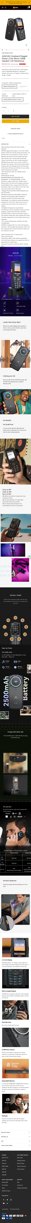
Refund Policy (20, 1163)
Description (5, 144)
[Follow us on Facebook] (3, 1200)
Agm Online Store (7, 53)
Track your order (6, 1145)
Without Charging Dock (9, 86)
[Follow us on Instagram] (11, 1200)
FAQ (2, 1141)
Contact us (20, 1185)
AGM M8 (4, 1174)
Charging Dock (23, 86)
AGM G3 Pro (5, 1157)
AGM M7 (4, 1172)
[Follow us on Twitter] (7, 1200)
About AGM (5, 1182)
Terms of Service (21, 1166)
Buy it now (15, 121)
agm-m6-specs (5, 1132)
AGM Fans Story (6, 1190)
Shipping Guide (15, 128)
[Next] (28, 49)
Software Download (22, 1188)
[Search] (5, 7)
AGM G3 (4, 1160)
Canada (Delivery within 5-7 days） (12, 99)
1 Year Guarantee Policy (15, 133)
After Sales (20, 1157)
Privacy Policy (20, 1169)
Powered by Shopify (14, 1209)
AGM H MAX (5, 1166)
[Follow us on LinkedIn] (7, 1203)
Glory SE (4, 1163)
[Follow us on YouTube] (3, 1203)
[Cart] (28, 7)
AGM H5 (4, 1169)
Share (3, 138)
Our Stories (5, 1185)
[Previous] (2, 49)
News (3, 1188)
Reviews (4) (4, 1136)
